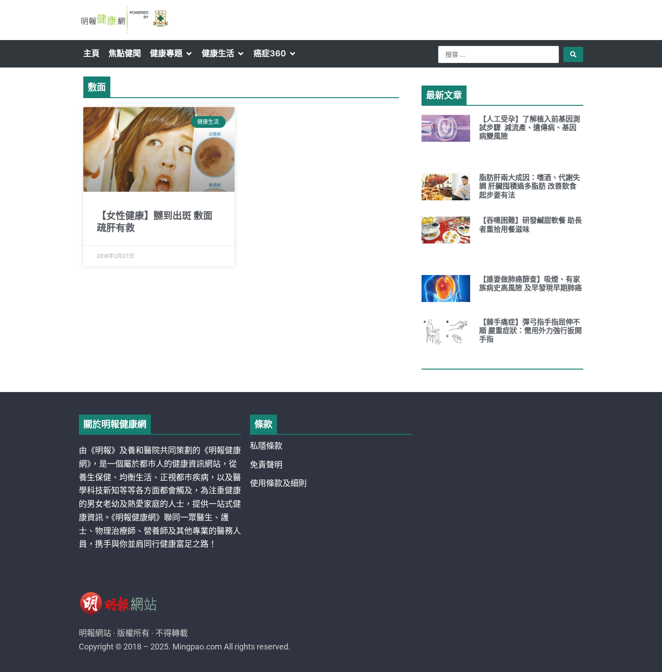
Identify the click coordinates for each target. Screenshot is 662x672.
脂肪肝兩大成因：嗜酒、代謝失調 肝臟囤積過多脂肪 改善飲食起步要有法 (529, 186)
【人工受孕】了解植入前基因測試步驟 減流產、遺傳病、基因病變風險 (529, 127)
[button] (171, 54)
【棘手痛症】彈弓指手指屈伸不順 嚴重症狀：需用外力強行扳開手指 (530, 330)
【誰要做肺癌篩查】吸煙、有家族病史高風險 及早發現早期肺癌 (530, 283)
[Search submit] (573, 54)
